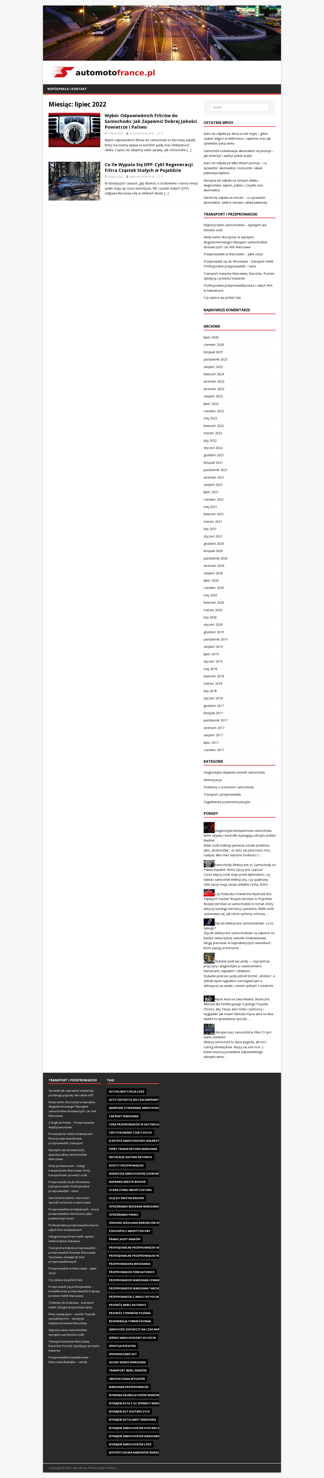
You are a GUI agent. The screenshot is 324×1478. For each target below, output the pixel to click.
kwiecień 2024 (214, 374)
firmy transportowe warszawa (133, 1149)
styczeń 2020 (213, 624)
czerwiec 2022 (214, 411)
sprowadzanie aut (123, 1354)
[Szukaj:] (239, 107)
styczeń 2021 (213, 536)
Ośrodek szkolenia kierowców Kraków (138, 1223)
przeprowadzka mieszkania (129, 1264)
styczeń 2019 (213, 661)
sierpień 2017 (213, 735)
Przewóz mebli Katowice (127, 1305)
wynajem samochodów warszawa (134, 1436)
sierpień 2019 (213, 646)
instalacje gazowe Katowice (130, 1157)
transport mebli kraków (128, 1370)
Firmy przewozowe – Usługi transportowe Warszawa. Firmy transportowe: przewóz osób (69, 1170)
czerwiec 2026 (214, 344)
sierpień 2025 (213, 367)
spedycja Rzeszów (122, 1346)
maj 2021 (210, 507)
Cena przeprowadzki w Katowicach (135, 1124)
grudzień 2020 (214, 543)
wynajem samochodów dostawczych (137, 1428)
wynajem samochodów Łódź (130, 1444)
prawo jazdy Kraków (124, 1239)
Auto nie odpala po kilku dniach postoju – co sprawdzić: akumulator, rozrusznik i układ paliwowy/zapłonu (235, 168)
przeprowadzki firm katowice (132, 1272)
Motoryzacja (213, 780)
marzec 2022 (213, 433)
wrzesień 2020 (214, 565)
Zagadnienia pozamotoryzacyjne (227, 802)
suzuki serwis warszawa (127, 1362)
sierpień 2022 (213, 396)
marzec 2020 (213, 610)
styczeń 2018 (213, 698)
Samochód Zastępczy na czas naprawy (138, 1329)
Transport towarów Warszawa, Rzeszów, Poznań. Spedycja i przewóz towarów (74, 1346)
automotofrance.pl (141, 133)
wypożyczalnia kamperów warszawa (137, 1452)
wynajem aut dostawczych (129, 1411)
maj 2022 (210, 418)
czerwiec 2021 (214, 499)
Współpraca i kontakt (67, 89)
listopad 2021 (213, 462)
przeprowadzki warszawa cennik (134, 1280)
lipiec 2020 (211, 580)
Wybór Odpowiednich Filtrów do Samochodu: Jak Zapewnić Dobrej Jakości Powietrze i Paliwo (151, 121)
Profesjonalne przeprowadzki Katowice (140, 1247)
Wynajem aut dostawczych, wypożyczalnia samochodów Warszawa (67, 1154)
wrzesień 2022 (214, 389)
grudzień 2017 (214, 706)
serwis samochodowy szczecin (132, 1338)
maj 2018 (210, 669)
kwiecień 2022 (214, 426)
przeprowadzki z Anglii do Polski (134, 1297)
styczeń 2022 (213, 448)
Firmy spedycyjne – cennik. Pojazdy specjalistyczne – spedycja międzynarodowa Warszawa (71, 1318)
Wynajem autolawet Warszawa (132, 1420)
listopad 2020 (213, 551)
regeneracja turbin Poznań (130, 1321)
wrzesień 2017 (214, 728)
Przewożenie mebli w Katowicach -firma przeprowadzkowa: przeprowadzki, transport (71, 1138)
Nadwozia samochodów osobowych (136, 1174)
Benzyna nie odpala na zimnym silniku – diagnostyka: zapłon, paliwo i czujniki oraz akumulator (233, 185)
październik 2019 (215, 639)
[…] (189, 150)
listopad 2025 (213, 352)
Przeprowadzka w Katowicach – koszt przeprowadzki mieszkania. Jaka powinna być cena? (73, 1214)
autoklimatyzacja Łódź (126, 1091)
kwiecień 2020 (214, 602)
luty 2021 (210, 529)
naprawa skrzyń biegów (127, 1182)
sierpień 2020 (213, 573)
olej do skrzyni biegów (126, 1198)
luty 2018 (210, 691)
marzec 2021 (213, 521)
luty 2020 (210, 617)
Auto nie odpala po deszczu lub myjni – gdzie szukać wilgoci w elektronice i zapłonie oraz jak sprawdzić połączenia (237, 138)
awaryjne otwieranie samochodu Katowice (142, 1108)
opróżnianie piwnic (124, 1215)
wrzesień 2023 (214, 381)
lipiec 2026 (211, 337)
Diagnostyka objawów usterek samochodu (234, 772)
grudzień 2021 (214, 455)
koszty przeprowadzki (126, 1165)
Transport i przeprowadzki (222, 794)
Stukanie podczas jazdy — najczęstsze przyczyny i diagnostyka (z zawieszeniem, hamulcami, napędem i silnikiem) (237, 966)
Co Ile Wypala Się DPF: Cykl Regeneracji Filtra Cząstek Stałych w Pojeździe (149, 167)
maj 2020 (210, 595)
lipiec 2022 (211, 404)
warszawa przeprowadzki (129, 1387)
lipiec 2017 (211, 742)
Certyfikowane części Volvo (130, 1132)
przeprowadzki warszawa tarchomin (137, 1288)
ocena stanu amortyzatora (130, 1190)
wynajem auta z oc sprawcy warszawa (138, 1403)
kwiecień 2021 (214, 514)
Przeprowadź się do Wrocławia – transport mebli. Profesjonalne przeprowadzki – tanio (70, 1186)
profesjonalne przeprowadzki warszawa (140, 1256)
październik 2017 (215, 720)
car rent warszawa (123, 1116)
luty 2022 (210, 440)
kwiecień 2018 (214, 676)
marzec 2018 (213, 683)
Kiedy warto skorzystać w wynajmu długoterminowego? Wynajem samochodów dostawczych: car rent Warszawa (235, 242)
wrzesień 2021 (214, 477)
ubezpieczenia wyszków (127, 1379)
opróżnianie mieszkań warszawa (134, 1206)
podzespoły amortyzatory (129, 1231)
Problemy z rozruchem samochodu (229, 787)
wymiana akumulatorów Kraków (134, 1395)
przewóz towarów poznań (130, 1313)
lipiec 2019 (211, 654)
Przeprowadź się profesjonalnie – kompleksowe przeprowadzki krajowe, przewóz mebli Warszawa (74, 1291)
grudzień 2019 (214, 632)
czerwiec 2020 (214, 588)
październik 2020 (215, 558)
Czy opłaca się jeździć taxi (222, 297)
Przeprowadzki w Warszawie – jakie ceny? (233, 254)
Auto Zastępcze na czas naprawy (134, 1100)
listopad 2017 (213, 713)
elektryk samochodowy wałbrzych (136, 1141)
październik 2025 (215, 359)
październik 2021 (215, 470)
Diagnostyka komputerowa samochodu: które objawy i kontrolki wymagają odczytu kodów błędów (240, 835)
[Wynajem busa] (162, 58)
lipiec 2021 (211, 492)
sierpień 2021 (213, 485)
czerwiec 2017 (214, 750)
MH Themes (108, 1468)
